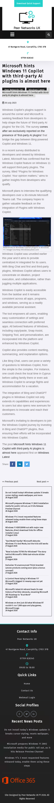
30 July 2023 (10, 102)
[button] (9, 34)
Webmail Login (27, 697)
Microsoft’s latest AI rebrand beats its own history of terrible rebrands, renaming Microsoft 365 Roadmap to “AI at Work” (26, 592)
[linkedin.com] (19, 464)
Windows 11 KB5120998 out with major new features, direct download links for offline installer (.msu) (24, 530)
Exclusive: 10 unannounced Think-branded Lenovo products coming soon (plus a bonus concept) (25, 568)
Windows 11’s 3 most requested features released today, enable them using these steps (27, 762)
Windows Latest (36, 89)
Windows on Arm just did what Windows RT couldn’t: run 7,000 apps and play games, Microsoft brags (24, 605)
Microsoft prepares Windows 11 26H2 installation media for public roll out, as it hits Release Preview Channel (27, 506)
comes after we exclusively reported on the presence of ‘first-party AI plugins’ (25, 131)
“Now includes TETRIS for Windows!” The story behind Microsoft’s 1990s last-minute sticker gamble (25, 554)
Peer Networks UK (13, 89)
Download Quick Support (28, 3)
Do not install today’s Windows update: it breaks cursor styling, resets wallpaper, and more (27, 734)
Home (27, 683)
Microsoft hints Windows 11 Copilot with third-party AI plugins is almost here (24, 448)
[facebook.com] (12, 464)
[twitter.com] (27, 464)
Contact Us (27, 690)
